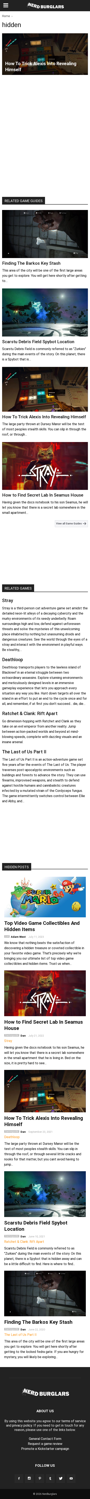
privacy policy (22, 1425)
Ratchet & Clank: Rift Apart (30, 713)
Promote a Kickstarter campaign (45, 1449)
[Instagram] (29, 1478)
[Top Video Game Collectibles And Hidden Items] (45, 897)
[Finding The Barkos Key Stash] (45, 234)
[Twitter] (61, 1478)
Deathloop (12, 659)
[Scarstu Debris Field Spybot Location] (45, 312)
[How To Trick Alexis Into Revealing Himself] (45, 54)
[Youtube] (71, 1478)
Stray (7, 600)
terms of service (73, 1421)
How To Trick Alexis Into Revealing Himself (44, 416)
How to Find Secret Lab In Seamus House (42, 495)
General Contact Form (45, 1439)
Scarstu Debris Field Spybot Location (38, 341)
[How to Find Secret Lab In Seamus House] (45, 466)
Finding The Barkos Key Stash (31, 263)
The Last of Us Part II (24, 751)
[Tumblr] (50, 1478)
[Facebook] (19, 1478)
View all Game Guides (69, 523)
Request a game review (45, 1444)
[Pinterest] (40, 1478)
